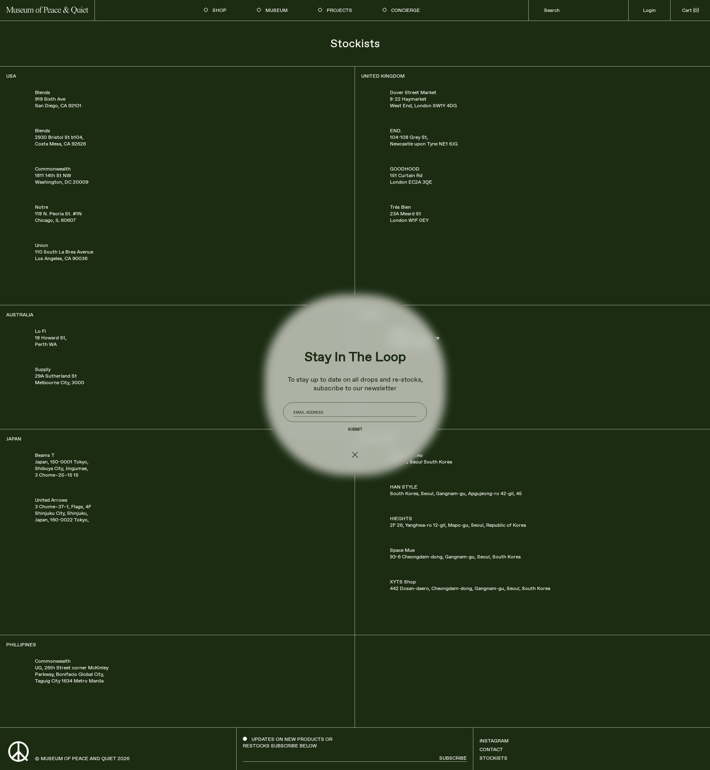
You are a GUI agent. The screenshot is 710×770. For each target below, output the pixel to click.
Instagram (494, 741)
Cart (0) (690, 10)
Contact (491, 749)
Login (649, 10)
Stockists (493, 758)
